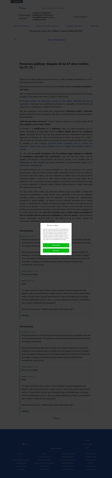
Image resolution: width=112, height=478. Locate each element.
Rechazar (56, 250)
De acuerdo (56, 245)
